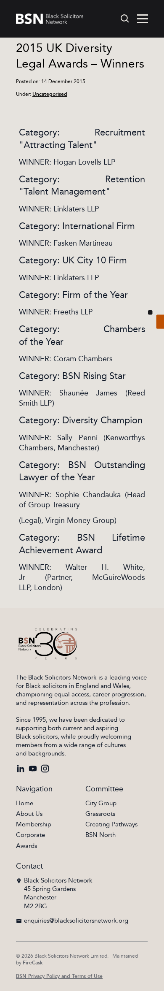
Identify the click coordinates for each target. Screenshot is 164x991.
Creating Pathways (111, 824)
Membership (33, 824)
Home (24, 803)
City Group (100, 803)
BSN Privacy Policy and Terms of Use (59, 976)
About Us (29, 814)
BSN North (100, 835)
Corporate (30, 835)
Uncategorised (49, 94)
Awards (26, 846)
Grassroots (100, 814)
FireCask (32, 963)
